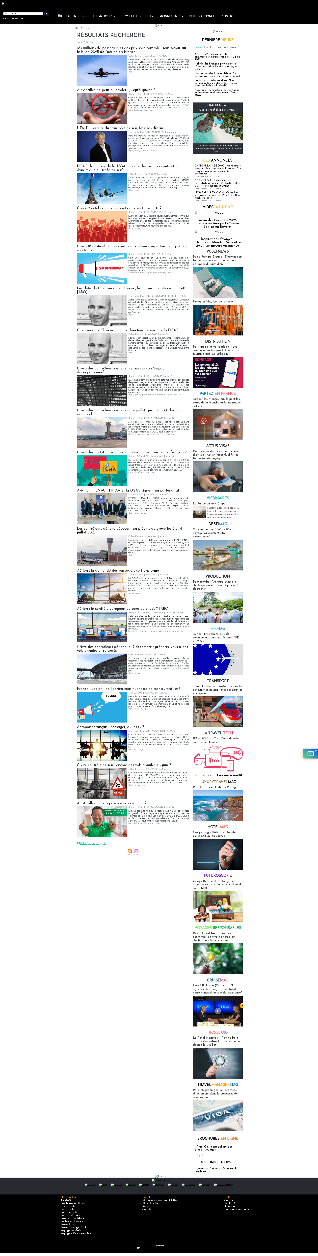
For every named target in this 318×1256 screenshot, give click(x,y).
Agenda (229, 1206)
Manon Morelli (135, 494)
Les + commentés (226, 47)
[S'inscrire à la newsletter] (310, 754)
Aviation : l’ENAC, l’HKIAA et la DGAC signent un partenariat (128, 491)
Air (218, 629)
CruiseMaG (67, 1206)
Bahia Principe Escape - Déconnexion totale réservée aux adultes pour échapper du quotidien (217, 260)
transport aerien (149, 150)
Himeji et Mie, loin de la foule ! (214, 301)
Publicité (229, 1203)
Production (218, 577)
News (198, 47)
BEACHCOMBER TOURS (213, 1162)
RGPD (146, 1206)
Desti (218, 524)
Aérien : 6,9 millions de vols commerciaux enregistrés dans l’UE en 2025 (217, 57)
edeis (157, 823)
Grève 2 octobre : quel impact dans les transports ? (119, 208)
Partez (218, 394)
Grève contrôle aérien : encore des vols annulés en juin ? (124, 765)
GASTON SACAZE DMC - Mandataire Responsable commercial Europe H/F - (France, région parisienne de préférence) (218, 170)
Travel (217, 1033)
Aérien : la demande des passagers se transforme (118, 571)
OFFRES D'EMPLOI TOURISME (208, 176)
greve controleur (165, 434)
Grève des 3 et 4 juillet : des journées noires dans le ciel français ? (132, 452)
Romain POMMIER (138, 94)
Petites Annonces (202, 16)
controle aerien (156, 631)
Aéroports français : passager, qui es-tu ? (110, 727)
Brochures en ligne (72, 1203)
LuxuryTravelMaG (72, 1218)
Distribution (217, 342)
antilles (143, 110)
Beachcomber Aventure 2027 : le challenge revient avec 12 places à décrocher (215, 585)
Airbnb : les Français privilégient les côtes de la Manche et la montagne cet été (216, 66)
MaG (217, 782)
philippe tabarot (172, 395)
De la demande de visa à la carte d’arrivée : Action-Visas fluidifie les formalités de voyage (215, 455)
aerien (131, 593)
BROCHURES (217, 1139)
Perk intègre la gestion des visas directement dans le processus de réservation (215, 1094)
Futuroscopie (218, 876)
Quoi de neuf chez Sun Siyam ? (218, 110)
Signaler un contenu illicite (159, 1200)
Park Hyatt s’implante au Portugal (215, 787)
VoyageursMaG (70, 1230)
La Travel (218, 733)
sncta (169, 272)
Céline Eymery (135, 56)
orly (143, 785)
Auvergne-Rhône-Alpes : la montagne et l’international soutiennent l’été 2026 (217, 93)
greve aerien (159, 272)
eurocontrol (177, 631)
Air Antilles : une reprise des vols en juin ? (112, 803)
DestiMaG (67, 1209)
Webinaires (218, 498)
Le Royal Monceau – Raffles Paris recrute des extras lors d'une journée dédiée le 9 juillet (217, 1041)
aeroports (133, 749)
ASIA (200, 1156)
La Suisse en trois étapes (210, 503)
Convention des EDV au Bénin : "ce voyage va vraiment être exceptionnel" (217, 74)
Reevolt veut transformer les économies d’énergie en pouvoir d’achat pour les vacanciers (214, 937)
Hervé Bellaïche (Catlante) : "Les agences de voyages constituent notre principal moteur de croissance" (217, 989)
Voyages (218, 928)
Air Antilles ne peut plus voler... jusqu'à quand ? (116, 90)
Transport (218, 681)
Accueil (78, 28)
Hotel (218, 827)
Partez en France (71, 1221)
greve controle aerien (152, 395)
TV (151, 16)
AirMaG (65, 1200)
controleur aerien (137, 272)
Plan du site (150, 1203)
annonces (217, 161)
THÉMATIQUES (104, 16)
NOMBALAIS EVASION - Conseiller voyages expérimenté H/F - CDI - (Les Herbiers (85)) (217, 195)
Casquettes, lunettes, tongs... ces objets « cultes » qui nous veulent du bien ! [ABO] (217, 885)
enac (137, 150)
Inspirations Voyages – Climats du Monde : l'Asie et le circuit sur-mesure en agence (218, 242)
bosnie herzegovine (138, 631)
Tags (87, 28)
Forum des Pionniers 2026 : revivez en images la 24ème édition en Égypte (218, 224)
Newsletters (132, 16)
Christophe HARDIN (139, 132)
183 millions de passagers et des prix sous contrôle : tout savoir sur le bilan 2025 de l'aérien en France (131, 50)
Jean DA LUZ (135, 693)
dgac (130, 72)
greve (137, 228)
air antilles (133, 110)
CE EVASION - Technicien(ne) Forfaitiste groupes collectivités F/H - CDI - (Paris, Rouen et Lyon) (217, 183)
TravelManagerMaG (73, 1227)
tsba (137, 190)
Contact (229, 1200)
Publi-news (218, 252)
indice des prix (142, 709)
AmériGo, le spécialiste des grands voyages (214, 1148)
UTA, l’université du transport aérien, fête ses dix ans (121, 128)
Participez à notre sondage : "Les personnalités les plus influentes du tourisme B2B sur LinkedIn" (216, 83)
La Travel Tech (70, 1215)
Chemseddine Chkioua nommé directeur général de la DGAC (127, 330)
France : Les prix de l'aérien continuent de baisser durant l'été (128, 689)
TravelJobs (67, 1224)
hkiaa (143, 513)
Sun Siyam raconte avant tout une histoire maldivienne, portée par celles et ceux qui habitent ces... (218, 148)
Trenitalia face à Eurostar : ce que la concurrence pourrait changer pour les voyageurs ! (217, 690)
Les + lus (208, 47)
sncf (143, 228)
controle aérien (136, 472)
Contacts (229, 16)
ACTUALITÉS (77, 16)
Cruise (217, 980)
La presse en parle (236, 1209)
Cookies (147, 1209)
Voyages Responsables (75, 1233)
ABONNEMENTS (171, 16)
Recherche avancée (13, 18)
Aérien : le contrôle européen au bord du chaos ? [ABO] (123, 609)
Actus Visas (218, 446)
